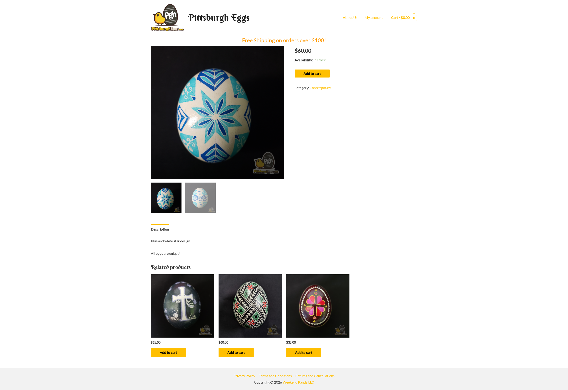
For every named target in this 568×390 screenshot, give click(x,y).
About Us (350, 17)
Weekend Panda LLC (298, 382)
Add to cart (312, 73)
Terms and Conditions (275, 376)
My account (374, 17)
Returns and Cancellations (315, 376)
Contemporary (320, 88)
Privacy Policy (244, 376)
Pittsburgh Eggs (219, 17)
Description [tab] (160, 229)
